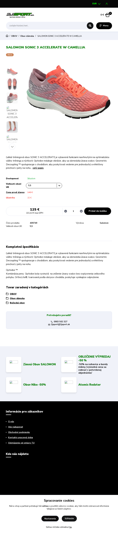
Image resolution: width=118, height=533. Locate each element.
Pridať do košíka (98, 211)
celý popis (38, 168)
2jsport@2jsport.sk (60, 324)
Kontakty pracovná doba (20, 437)
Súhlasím (69, 518)
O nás (11, 421)
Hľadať (90, 25)
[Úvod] (20, 14)
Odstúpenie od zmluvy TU (21, 443)
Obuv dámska (27, 36)
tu (70, 527)
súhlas (45, 506)
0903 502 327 (60, 321)
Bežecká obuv (17, 302)
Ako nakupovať (15, 427)
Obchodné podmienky (19, 432)
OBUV (14, 36)
